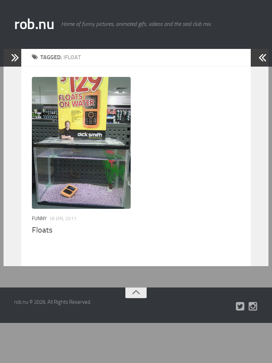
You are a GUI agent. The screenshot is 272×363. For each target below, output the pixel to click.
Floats (42, 230)
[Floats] (81, 143)
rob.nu (34, 24)
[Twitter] (240, 307)
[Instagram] (253, 307)
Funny (39, 219)
